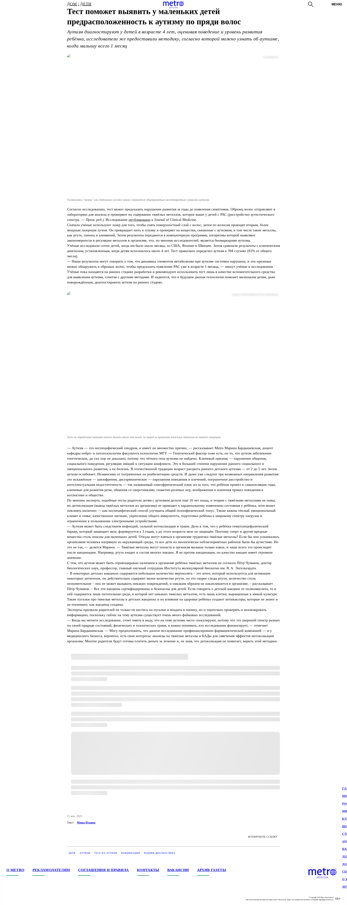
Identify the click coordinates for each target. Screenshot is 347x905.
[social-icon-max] (34, 898)
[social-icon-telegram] (17, 898)
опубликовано (139, 220)
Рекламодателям (51, 870)
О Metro (15, 870)
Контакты (148, 870)
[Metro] (173, 4)
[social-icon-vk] (9, 898)
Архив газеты (211, 870)
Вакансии (178, 870)
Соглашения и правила (103, 870)
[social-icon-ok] (25, 898)
